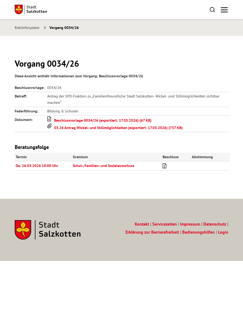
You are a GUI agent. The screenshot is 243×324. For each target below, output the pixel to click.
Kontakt (142, 224)
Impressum (190, 224)
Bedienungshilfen (198, 232)
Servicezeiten (164, 224)
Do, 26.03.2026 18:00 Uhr (37, 165)
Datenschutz (214, 224)
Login (223, 232)
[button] (212, 9)
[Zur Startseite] (31, 9)
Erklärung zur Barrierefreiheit (152, 232)
